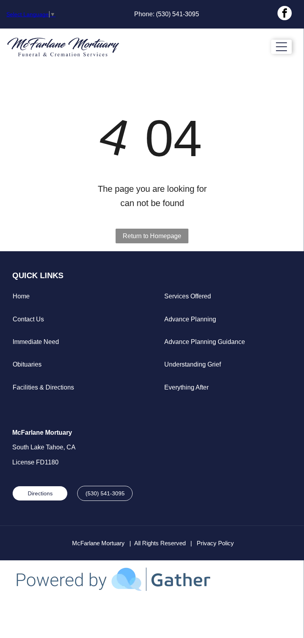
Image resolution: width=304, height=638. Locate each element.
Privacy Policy (215, 543)
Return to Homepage (152, 236)
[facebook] (284, 14)
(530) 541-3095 (177, 14)
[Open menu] (281, 47)
